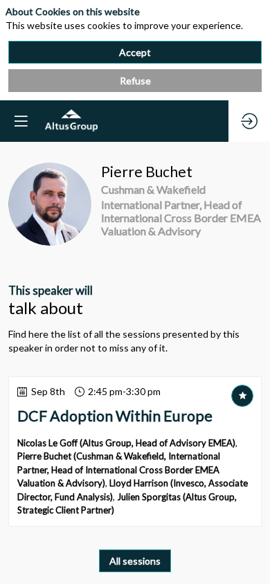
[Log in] (249, 121)
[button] (21, 121)
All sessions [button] (135, 561)
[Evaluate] (242, 396)
